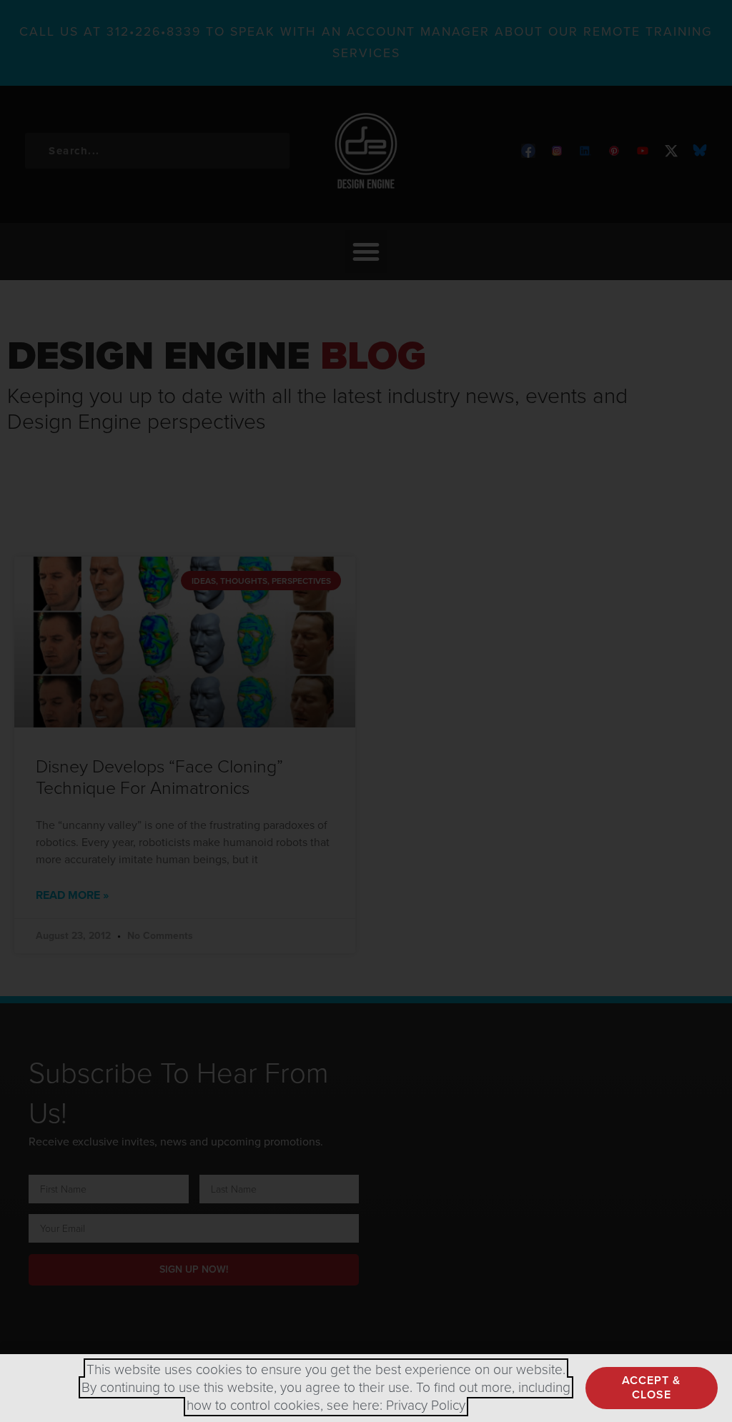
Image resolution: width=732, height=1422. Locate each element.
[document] (366, 711)
